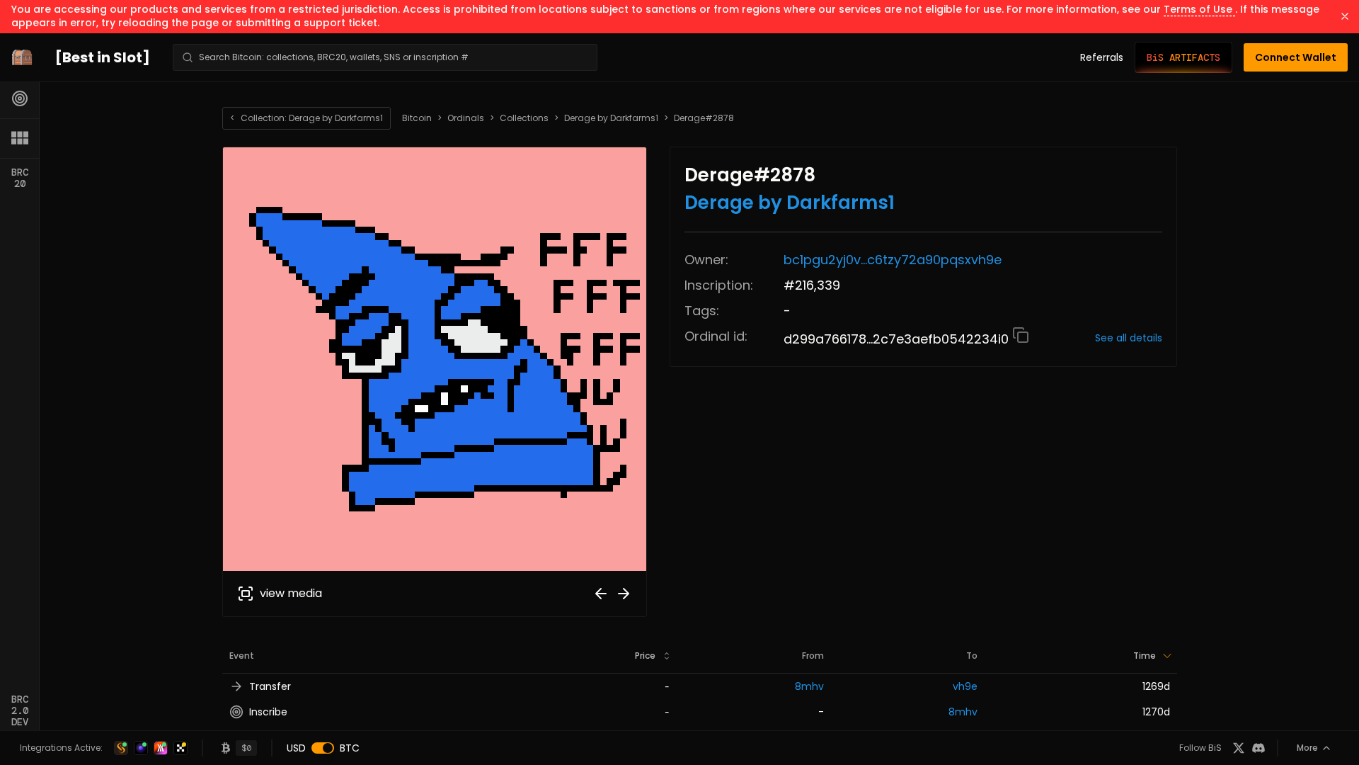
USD (296, 748)
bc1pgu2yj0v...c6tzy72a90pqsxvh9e (893, 259)
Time (1144, 656)
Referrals (1101, 57)
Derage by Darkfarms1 (611, 118)
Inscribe (268, 712)
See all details (1128, 338)
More (1307, 748)
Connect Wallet (1295, 57)
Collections (524, 118)
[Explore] (20, 98)
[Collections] (20, 138)
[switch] (322, 748)
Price (645, 656)
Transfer (270, 686)
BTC (350, 748)
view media (291, 593)
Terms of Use (1199, 9)
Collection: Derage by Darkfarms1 (306, 118)
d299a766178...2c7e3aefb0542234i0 (898, 339)
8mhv (809, 686)
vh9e (965, 686)
